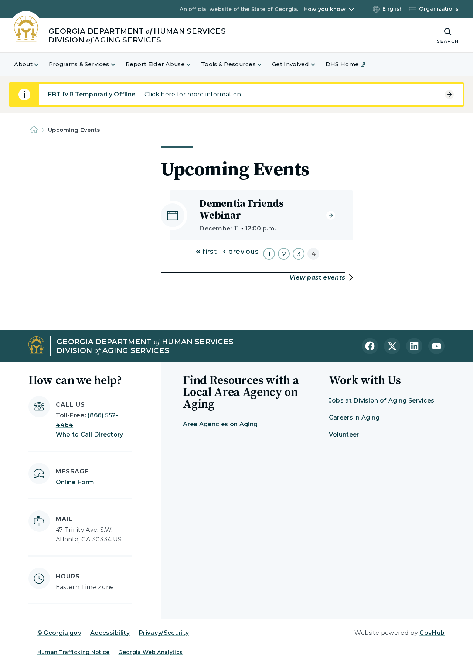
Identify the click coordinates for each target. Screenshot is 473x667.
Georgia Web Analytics (150, 652)
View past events (317, 277)
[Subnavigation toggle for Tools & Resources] (264, 64)
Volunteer (344, 434)
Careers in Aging (354, 417)
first (209, 251)
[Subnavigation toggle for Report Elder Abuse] (193, 64)
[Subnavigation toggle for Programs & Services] (117, 64)
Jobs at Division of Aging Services (382, 400)
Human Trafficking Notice (73, 652)
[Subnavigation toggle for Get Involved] (317, 64)
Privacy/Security (164, 632)
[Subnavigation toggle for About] (41, 64)
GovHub (432, 632)
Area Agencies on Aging (220, 424)
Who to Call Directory (89, 434)
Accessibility (110, 632)
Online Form (75, 482)
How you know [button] (325, 9)
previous (242, 251)
